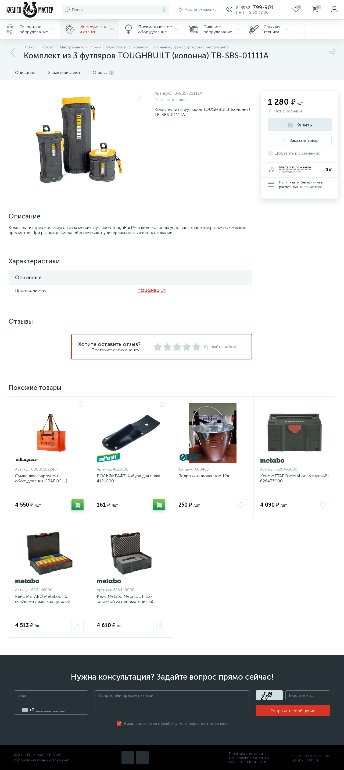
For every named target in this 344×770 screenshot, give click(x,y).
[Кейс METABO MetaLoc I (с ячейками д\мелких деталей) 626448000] (49, 553)
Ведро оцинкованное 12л (203, 475)
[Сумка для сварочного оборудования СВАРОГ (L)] (49, 433)
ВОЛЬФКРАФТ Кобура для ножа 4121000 (128, 478)
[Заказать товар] (241, 504)
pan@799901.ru (305, 760)
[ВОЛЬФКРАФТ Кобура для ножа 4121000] (131, 433)
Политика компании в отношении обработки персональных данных (249, 758)
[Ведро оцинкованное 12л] (212, 433)
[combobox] (24, 709)
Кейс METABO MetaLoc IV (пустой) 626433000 (294, 478)
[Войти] (334, 9)
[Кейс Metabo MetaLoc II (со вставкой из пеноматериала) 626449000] (131, 553)
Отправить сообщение (293, 710)
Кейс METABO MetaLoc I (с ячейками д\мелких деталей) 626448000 (43, 601)
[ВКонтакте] (127, 757)
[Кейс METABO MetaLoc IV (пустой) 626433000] (294, 433)
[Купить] (77, 504)
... (298, 29)
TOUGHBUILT (151, 290)
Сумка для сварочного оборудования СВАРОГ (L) (41, 478)
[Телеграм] (142, 757)
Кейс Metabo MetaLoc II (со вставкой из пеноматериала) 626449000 (125, 601)
